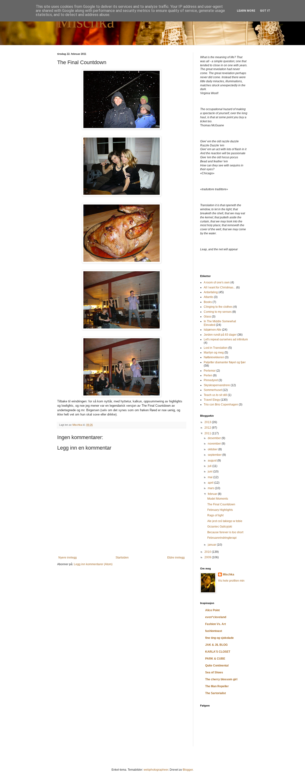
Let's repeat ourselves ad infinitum (226, 339)
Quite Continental (217, 665)
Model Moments (217, 498)
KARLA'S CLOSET (217, 651)
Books (208, 302)
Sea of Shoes (214, 672)
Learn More (246, 10)
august (212, 460)
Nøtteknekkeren (214, 357)
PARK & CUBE (215, 658)
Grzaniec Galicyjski (219, 526)
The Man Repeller (217, 686)
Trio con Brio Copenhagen (221, 404)
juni (210, 471)
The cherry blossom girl (221, 679)
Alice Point (212, 610)
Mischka (85, 22)
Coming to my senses (218, 311)
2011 (208, 433)
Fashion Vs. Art (215, 624)
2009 (208, 557)
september (215, 454)
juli (210, 466)
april (211, 482)
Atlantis (208, 297)
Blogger (188, 769)
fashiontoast (213, 631)
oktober (213, 449)
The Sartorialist (215, 693)
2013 (208, 422)
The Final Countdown (221, 504)
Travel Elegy (212, 399)
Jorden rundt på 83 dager (220, 334)
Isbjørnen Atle (212, 329)
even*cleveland (215, 617)
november (215, 443)
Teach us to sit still (215, 395)
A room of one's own (217, 282)
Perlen (208, 375)
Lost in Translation (216, 347)
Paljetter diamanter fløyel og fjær (225, 362)
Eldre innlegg (176, 557)
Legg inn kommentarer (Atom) (93, 564)
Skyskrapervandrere (217, 385)
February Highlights (220, 510)
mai (210, 477)
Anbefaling (211, 292)
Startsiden (122, 557)
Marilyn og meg (214, 352)
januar (212, 544)
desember (215, 438)
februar (213, 494)
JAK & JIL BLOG (216, 644)
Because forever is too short (225, 532)
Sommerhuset (213, 390)
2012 (208, 427)
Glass (207, 316)
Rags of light (215, 515)
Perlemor (210, 370)
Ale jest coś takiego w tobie (224, 521)
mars (211, 488)
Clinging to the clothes (218, 306)
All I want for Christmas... (219, 287)
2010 (208, 552)
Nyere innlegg (67, 557)
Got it (265, 10)
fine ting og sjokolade (219, 638)
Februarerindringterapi (222, 537)
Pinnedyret (211, 380)
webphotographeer (156, 769)
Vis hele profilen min (231, 580)
